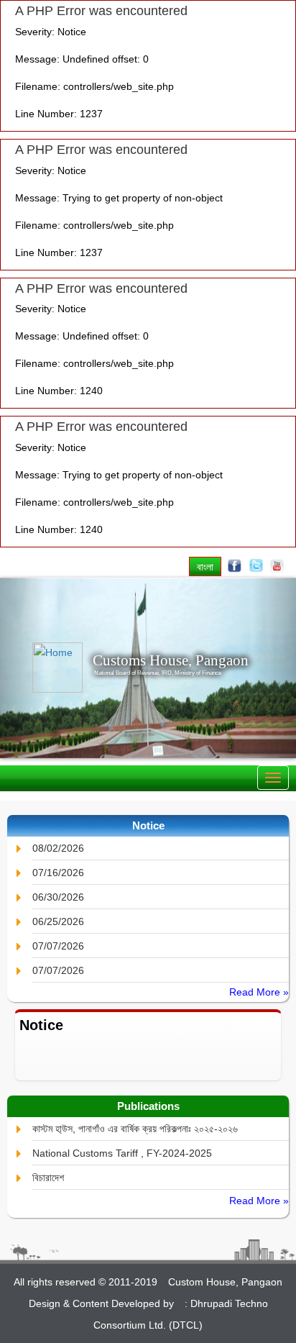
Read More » (259, 992)
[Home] (47, 667)
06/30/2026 (58, 897)
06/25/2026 (58, 921)
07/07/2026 (58, 946)
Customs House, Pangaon (171, 660)
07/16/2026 (58, 872)
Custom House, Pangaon (225, 1282)
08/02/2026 (58, 848)
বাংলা (205, 566)
